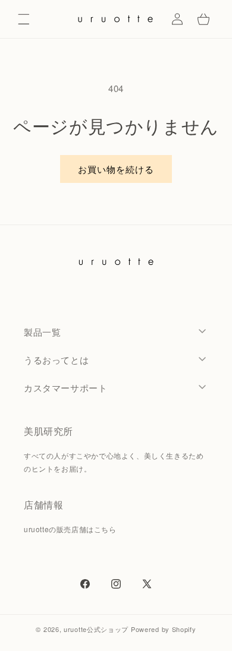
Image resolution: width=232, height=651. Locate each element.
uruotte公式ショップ (96, 629)
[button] (24, 19)
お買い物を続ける (116, 169)
